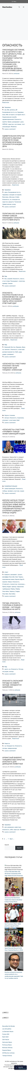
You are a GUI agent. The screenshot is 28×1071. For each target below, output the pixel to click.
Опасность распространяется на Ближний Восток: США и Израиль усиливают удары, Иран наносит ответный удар (13, 298)
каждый (11, 194)
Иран (23, 347)
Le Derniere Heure (7, 1031)
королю (4, 582)
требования (6, 589)
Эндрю (17, 591)
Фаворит (23, 829)
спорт (6, 572)
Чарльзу (12, 591)
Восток (13, 347)
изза (3, 114)
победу (4, 491)
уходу (14, 204)
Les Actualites (6, 1029)
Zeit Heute (5, 1039)
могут (23, 114)
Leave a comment (10, 129)
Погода (21, 669)
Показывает (14, 281)
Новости (7, 743)
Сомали (10, 283)
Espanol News (6, 1050)
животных (17, 827)
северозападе (12, 748)
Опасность (17, 119)
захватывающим (9, 488)
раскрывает (16, 122)
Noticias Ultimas (7, 1047)
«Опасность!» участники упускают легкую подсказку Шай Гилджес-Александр (14, 367)
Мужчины (5, 197)
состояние (17, 124)
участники (12, 420)
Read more (5, 102)
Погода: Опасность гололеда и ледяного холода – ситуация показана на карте (12, 606)
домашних (10, 827)
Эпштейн (5, 594)
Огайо (17, 197)
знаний (9, 278)
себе (11, 829)
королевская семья (8, 579)
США (16, 352)
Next (12, 839)
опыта (22, 278)
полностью (13, 584)
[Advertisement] (14, 26)
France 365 (5, 1034)
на (3, 349)
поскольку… (21, 584)
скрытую (11, 124)
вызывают (14, 574)
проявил (10, 491)
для (5, 827)
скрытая (5, 202)
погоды (4, 748)
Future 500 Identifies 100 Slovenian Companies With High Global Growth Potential (14, 873)
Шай (18, 420)
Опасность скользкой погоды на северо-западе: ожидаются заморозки (12, 684)
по (10, 199)
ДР (16, 110)
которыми (18, 194)
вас (5, 110)
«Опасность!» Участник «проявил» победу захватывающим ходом (13, 431)
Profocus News (7, 1045)
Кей (7, 114)
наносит (7, 349)
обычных (12, 197)
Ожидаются (10, 746)
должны (12, 110)
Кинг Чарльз (19, 577)
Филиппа (13, 126)
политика (22, 281)
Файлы (13, 589)
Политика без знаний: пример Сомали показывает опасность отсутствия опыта (13, 217)
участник (16, 491)
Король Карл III (19, 579)
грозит (20, 574)
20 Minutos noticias (8, 1053)
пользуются (16, 199)
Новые (10, 582)
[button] (19, 7)
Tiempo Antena (7, 1055)
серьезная (20, 586)
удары (4, 354)
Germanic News (7, 1042)
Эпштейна (12, 594)
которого (12, 114)
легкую (6, 418)
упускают (5, 420)
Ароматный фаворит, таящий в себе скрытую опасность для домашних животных (13, 761)
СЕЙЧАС (4, 124)
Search (7, 845)
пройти (4, 122)
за (16, 112)
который (18, 114)
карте (6, 669)
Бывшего (7, 574)
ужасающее (6, 126)
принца (14, 586)
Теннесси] (17, 202)
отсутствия (6, 281)
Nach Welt (5, 1037)
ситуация (5, 671)
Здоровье (7, 107)
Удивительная (6, 204)
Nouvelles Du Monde (8, 1026)
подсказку (20, 418)
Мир (5, 276)
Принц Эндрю (6, 586)
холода (11, 671)
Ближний (7, 347)
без (5, 278)
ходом (22, 491)
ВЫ (8, 110)
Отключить (6, 584)
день (6, 192)
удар (20, 352)
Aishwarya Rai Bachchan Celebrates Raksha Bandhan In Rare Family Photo (13, 900)
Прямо (10, 122)
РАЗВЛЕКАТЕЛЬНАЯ (10, 486)
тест (23, 124)
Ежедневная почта (8, 112)
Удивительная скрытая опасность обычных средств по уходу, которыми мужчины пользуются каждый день (13, 141)
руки (22, 122)
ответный (21, 349)
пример (4, 283)
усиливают (10, 354)
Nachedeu (7, 7)
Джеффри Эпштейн (8, 577)
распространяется (8, 352)
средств (11, 202)
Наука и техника (9, 415)
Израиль (18, 347)
